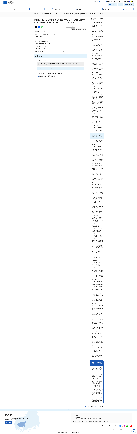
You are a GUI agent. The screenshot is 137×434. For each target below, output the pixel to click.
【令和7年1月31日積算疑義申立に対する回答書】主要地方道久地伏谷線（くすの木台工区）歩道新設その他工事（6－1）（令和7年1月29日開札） (97, 200)
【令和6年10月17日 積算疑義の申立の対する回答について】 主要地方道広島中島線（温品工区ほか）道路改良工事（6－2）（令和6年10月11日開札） (97, 322)
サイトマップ (103, 429)
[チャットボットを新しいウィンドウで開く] (133, 432)
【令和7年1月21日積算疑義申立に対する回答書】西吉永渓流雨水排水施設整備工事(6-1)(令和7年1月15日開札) (97, 219)
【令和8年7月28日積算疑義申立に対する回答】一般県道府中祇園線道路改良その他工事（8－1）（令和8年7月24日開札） (97, 51)
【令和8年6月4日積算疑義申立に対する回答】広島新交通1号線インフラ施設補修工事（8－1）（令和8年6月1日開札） (97, 90)
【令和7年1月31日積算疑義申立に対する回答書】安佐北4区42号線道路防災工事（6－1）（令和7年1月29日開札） (97, 207)
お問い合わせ (130, 4)
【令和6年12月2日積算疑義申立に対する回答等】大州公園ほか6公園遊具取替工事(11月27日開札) (97, 295)
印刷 (72, 29)
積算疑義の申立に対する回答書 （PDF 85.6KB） (47, 60)
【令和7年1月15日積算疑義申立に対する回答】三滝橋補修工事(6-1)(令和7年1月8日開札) (97, 235)
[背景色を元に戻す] (128, 1)
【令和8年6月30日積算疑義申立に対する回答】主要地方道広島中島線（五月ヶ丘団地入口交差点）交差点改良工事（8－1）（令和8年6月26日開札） (97, 77)
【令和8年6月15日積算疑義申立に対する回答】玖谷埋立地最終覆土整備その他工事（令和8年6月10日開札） (97, 84)
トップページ (41, 13)
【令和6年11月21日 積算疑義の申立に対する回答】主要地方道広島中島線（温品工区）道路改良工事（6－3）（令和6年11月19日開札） (97, 315)
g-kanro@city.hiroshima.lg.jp (47, 76)
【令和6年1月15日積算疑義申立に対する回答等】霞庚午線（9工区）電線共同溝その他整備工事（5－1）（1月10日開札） (97, 349)
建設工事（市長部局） (94, 13)
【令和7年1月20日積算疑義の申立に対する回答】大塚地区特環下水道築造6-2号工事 (97, 230)
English (97, 1)
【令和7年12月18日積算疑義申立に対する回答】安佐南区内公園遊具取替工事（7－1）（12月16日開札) (97, 129)
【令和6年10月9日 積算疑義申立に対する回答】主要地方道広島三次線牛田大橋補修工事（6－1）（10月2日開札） (97, 329)
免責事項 (121, 429)
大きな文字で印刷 (80, 29)
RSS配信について (128, 429)
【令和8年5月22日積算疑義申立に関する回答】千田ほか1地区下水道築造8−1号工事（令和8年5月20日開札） (97, 399)
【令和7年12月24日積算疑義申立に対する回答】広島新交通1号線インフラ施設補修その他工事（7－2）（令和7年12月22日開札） (97, 116)
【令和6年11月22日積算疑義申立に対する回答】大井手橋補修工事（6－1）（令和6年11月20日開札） (97, 307)
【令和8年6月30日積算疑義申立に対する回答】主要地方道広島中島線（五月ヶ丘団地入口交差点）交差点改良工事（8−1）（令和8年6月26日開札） (97, 384)
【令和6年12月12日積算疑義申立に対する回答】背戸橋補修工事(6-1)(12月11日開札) (97, 264)
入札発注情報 (62, 13)
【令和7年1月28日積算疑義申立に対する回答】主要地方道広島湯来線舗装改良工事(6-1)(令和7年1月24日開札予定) (97, 213)
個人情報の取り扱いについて (113, 429)
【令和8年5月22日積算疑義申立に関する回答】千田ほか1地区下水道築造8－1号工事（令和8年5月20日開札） (97, 96)
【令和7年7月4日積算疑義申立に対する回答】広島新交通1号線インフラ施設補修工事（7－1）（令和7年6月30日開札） (97, 186)
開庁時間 (76, 415)
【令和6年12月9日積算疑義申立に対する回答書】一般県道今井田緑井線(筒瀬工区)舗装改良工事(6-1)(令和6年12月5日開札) (97, 270)
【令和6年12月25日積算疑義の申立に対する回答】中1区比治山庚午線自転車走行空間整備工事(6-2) (97, 240)
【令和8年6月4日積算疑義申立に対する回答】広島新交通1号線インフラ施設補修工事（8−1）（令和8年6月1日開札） (97, 369)
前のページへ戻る (89, 406)
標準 (119, 1)
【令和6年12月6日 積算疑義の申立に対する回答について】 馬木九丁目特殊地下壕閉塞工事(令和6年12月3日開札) (97, 277)
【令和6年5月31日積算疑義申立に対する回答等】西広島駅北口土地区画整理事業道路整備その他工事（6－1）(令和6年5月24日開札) (97, 343)
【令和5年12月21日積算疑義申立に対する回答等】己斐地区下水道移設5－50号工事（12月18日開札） (97, 355)
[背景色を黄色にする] (131, 1)
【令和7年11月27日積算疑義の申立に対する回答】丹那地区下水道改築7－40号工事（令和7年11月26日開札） (97, 148)
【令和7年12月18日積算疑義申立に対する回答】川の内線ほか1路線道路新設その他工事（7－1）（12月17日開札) (97, 123)
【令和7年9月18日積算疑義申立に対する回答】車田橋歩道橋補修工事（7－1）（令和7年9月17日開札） (97, 155)
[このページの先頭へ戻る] (68, 410)
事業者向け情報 (48, 13)
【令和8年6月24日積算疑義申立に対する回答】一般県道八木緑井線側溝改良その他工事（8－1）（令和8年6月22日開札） (97, 70)
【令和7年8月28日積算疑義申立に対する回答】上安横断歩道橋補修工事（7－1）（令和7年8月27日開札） (97, 174)
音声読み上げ (109, 1)
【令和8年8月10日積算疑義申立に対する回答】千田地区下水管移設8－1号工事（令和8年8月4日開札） (97, 38)
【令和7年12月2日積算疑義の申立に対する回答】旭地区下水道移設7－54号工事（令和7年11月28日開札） (97, 142)
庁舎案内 (9, 422)
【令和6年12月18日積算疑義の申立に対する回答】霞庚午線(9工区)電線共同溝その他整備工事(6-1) (97, 253)
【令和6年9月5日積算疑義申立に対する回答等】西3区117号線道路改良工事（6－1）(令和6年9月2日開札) (97, 335)
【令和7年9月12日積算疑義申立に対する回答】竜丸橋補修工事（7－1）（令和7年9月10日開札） (97, 180)
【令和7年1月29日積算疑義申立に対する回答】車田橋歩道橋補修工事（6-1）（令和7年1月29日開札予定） (97, 193)
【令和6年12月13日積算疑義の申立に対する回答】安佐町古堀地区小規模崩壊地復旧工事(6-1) (97, 259)
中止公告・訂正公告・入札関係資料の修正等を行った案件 (77, 13)
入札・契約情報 (55, 13)
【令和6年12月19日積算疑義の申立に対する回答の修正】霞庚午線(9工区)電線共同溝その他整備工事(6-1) (97, 247)
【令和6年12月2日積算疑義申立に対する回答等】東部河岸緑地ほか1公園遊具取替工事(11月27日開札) (97, 288)
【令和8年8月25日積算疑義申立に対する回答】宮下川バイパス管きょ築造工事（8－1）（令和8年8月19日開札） (97, 24)
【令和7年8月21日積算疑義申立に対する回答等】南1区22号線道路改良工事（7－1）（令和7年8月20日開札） (97, 167)
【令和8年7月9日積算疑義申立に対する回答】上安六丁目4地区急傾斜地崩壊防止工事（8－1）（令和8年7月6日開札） (97, 64)
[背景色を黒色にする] (132, 1)
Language (102, 1)
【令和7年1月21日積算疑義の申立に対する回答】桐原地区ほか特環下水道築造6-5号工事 (97, 225)
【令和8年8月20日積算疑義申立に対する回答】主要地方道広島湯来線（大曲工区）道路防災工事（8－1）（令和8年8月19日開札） (97, 32)
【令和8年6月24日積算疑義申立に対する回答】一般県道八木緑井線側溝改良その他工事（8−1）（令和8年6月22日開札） (97, 392)
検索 (121, 4)
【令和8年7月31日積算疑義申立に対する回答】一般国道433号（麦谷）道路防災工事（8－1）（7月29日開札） (97, 57)
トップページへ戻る (100, 406)
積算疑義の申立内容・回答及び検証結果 (97, 19)
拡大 (121, 1)
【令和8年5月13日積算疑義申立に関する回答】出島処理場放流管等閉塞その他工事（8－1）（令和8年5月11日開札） (97, 103)
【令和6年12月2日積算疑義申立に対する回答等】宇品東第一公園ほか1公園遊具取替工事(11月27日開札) (97, 301)
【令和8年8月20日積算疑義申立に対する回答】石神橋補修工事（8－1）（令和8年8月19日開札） (97, 45)
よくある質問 (114, 4)
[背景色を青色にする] (129, 1)
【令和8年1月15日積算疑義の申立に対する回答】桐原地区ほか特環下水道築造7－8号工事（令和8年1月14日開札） (97, 109)
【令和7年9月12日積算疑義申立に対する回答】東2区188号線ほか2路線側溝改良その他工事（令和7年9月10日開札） (97, 161)
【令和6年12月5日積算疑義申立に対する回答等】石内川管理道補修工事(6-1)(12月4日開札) (97, 283)
